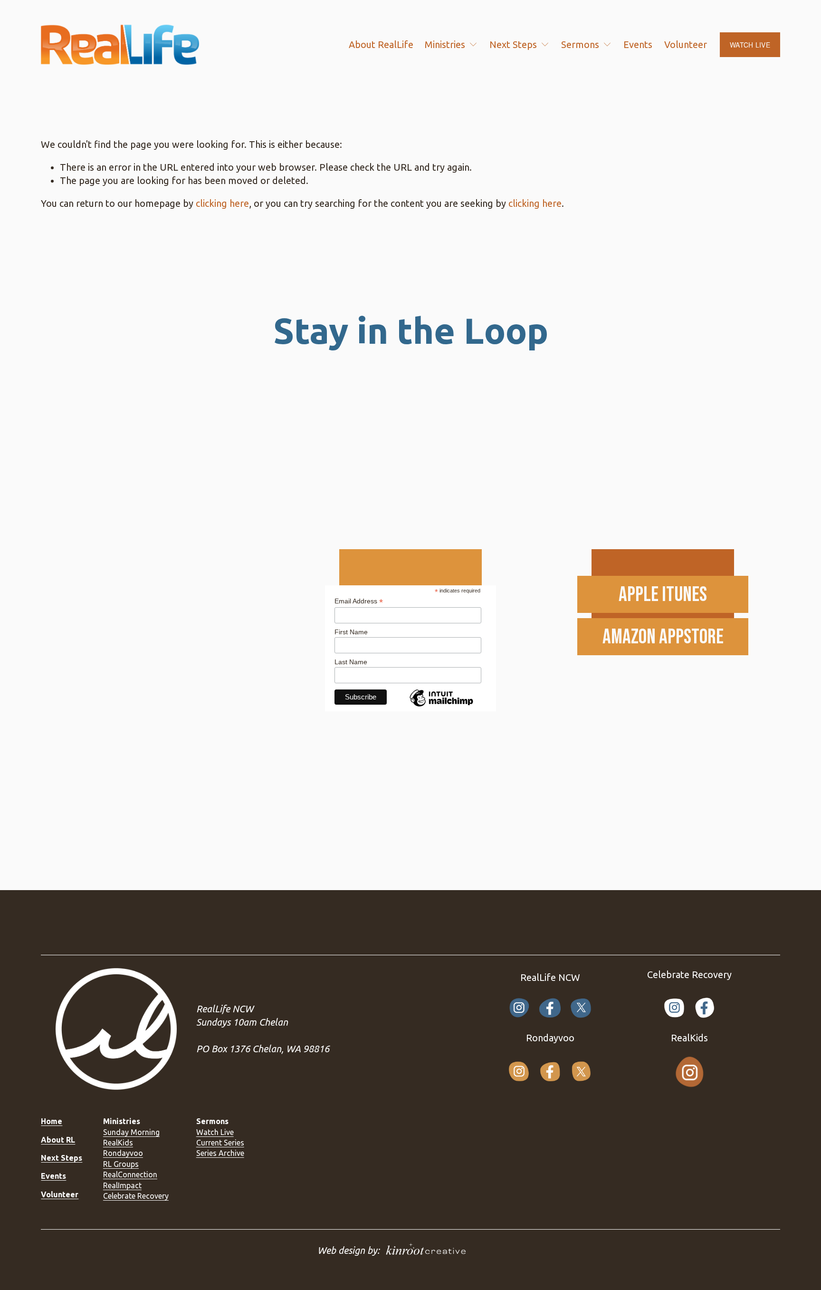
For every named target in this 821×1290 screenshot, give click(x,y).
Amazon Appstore (663, 637)
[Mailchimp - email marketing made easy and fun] (441, 706)
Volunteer (685, 44)
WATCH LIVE (750, 44)
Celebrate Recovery (136, 1196)
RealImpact (122, 1185)
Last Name (350, 662)
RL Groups (121, 1164)
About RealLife (381, 44)
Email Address (358, 601)
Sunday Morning (131, 1132)
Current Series (220, 1142)
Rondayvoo (123, 1153)
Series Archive (220, 1153)
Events (637, 44)
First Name (351, 632)
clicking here (222, 203)
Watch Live (215, 1132)
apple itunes (663, 594)
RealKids (118, 1142)
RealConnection (130, 1174)
